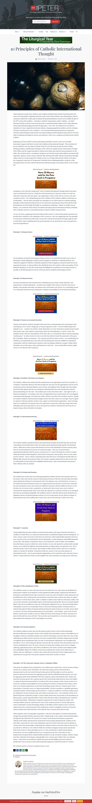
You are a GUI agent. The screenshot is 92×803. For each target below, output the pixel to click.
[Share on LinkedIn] (20, 750)
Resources (62, 31)
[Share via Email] (23, 750)
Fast (47, 31)
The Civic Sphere (31, 755)
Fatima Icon (53, 31)
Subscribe (55, 21)
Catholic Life (18, 755)
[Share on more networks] (26, 750)
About (16, 31)
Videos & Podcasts (28, 31)
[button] (76, 31)
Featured (24, 755)
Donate (72, 31)
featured (17, 756)
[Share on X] (14, 750)
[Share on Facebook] (17, 750)
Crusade (41, 31)
